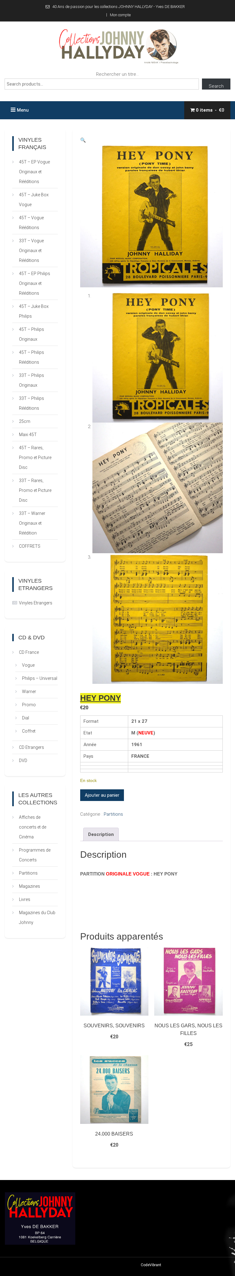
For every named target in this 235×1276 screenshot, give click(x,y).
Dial (25, 717)
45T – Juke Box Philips (34, 311)
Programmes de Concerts (34, 855)
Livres (24, 899)
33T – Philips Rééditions (31, 403)
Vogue (28, 665)
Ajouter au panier (102, 795)
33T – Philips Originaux (31, 380)
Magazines (29, 886)
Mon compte (120, 15)
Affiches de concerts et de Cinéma (32, 827)
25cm (24, 421)
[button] (83, 140)
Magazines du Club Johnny (37, 917)
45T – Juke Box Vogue (34, 199)
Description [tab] (101, 834)
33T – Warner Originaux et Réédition (32, 523)
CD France (29, 652)
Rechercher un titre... (117, 74)
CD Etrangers (31, 747)
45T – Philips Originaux (31, 334)
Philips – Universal (39, 678)
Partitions (113, 814)
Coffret (28, 731)
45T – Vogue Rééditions (31, 222)
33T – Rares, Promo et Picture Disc (35, 490)
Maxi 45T (28, 434)
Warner (29, 691)
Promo (29, 704)
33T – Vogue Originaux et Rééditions (31, 250)
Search (216, 86)
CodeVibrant (151, 1265)
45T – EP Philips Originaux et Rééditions (34, 283)
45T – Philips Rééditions (31, 357)
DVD (23, 760)
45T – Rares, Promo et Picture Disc (35, 457)
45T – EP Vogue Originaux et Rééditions (34, 171)
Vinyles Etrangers (35, 602)
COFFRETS (29, 546)
